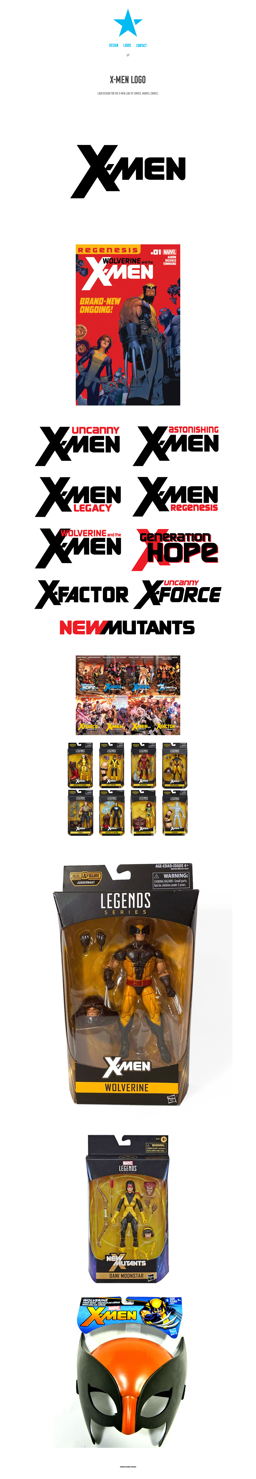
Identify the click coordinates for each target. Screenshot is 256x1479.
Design (113, 45)
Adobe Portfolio (131, 1467)
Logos (127, 45)
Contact (141, 45)
